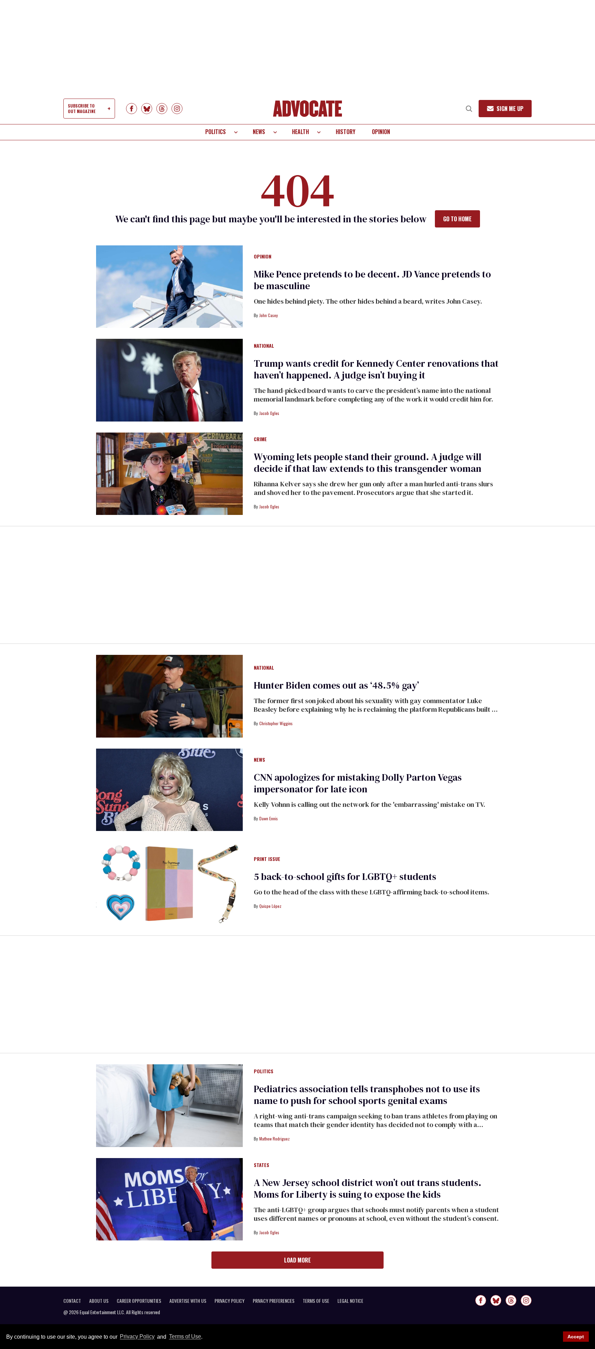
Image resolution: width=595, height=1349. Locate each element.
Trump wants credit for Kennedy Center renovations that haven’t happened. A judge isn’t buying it (376, 369)
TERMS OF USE (316, 1300)
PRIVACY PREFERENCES (273, 1300)
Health (300, 132)
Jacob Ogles (269, 413)
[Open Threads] (161, 108)
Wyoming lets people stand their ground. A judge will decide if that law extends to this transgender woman (367, 462)
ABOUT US (98, 1300)
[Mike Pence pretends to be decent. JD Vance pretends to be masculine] (169, 286)
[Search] (469, 108)
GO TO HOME (457, 219)
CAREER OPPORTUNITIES (139, 1300)
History (345, 132)
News (259, 132)
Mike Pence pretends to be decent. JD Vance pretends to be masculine (372, 279)
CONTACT (72, 1300)
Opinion (381, 132)
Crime (260, 439)
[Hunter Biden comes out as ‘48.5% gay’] (169, 695)
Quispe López (270, 906)
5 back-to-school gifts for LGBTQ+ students (345, 876)
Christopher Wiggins (276, 723)
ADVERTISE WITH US (187, 1300)
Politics (215, 132)
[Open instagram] (176, 108)
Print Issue (267, 859)
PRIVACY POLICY (229, 1300)
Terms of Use (185, 1337)
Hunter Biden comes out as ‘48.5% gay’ (336, 685)
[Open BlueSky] (146, 108)
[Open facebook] (131, 108)
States (261, 1165)
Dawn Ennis (268, 818)
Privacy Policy (137, 1337)
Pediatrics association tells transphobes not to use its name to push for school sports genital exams (367, 1094)
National (264, 346)
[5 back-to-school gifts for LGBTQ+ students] (169, 882)
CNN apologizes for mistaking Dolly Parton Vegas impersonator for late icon (358, 783)
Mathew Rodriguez (274, 1139)
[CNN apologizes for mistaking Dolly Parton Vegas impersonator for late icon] (169, 789)
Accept (575, 1336)
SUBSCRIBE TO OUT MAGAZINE (81, 108)
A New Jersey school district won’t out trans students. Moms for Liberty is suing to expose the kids (367, 1188)
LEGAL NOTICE (350, 1300)
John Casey (268, 315)
